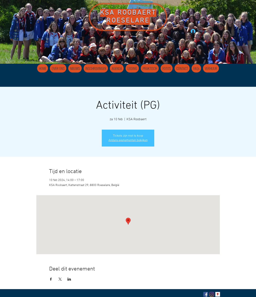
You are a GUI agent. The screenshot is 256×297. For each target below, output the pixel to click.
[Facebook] (205, 294)
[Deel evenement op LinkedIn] (69, 279)
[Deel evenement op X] (60, 279)
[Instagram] (211, 294)
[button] (132, 68)
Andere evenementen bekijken (128, 140)
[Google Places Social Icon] (217, 294)
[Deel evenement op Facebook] (51, 279)
